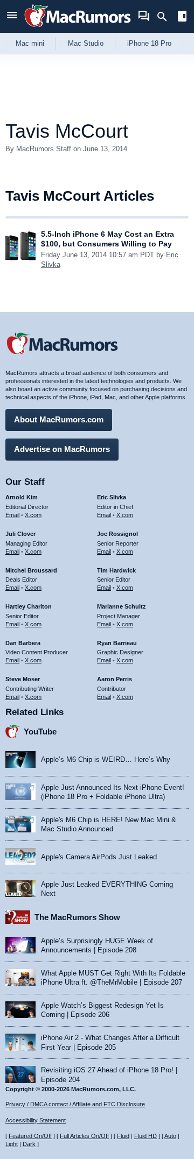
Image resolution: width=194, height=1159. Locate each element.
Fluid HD (145, 1136)
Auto (170, 1136)
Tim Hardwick (116, 570)
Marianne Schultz (121, 606)
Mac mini (30, 43)
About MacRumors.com (58, 419)
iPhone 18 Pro (149, 43)
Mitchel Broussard (31, 570)
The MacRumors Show (77, 917)
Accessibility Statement (35, 1120)
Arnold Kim (21, 497)
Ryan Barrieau (117, 643)
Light (11, 1144)
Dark (29, 1144)
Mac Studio (85, 43)
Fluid (123, 1136)
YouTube (40, 731)
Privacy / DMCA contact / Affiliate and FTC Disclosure (75, 1104)
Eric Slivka (111, 497)
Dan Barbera (22, 643)
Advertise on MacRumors (62, 449)
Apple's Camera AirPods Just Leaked (99, 857)
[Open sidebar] (182, 17)
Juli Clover (20, 534)
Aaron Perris (114, 679)
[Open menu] (11, 16)
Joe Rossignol (117, 534)
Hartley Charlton (28, 606)
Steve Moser (22, 679)
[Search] (166, 17)
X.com (33, 515)
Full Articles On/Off (84, 1136)
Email (12, 515)
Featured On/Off (30, 1136)
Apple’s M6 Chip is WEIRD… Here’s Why (105, 759)
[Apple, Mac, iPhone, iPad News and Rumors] (77, 28)
